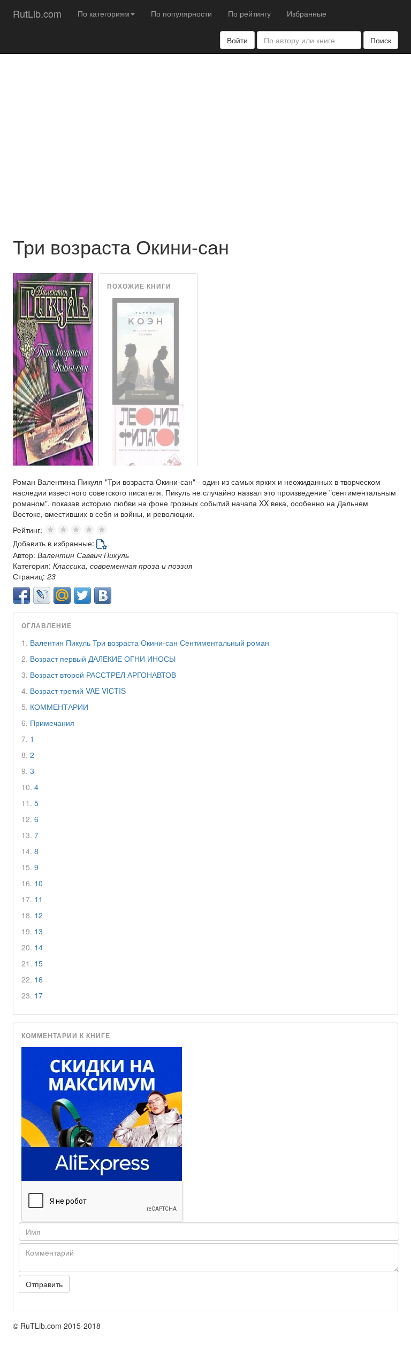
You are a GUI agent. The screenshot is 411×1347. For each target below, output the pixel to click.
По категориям (104, 13)
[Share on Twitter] (82, 595)
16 (38, 979)
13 (38, 931)
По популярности (181, 13)
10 (38, 883)
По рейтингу (249, 13)
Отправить (44, 1284)
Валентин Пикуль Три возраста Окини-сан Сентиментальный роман (149, 642)
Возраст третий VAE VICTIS (78, 690)
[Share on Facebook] (21, 595)
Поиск (380, 40)
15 (38, 963)
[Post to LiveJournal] (41, 595)
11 (38, 899)
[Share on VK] (102, 595)
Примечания (52, 722)
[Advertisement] (205, 139)
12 (38, 915)
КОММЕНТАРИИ (59, 706)
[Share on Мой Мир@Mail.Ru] (62, 595)
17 (38, 995)
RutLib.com (37, 13)
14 (38, 947)
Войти (237, 40)
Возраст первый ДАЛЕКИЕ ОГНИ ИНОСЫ (103, 658)
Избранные (306, 13)
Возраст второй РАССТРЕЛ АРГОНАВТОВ (103, 674)
